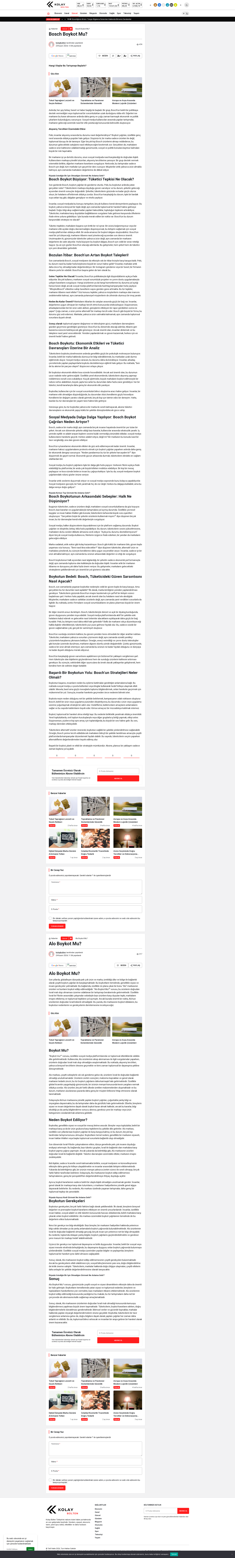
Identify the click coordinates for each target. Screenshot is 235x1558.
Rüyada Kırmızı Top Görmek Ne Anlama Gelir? (69, 493)
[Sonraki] (180, 5)
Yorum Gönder (57, 926)
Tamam (174, 1554)
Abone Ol (118, 778)
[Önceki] (150, 5)
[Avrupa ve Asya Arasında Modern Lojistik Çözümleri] (127, 91)
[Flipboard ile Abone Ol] (71, 55)
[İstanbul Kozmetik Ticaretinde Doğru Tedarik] (95, 844)
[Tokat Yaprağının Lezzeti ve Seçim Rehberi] (64, 91)
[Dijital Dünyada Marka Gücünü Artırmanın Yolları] (63, 844)
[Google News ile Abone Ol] (57, 55)
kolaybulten (61, 43)
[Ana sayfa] (48, 13)
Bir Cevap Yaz (57, 870)
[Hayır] (232, 1554)
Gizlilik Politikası (12, 1549)
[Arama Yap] (186, 4)
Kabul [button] (30, 1549)
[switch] (185, 13)
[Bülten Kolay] (59, 5)
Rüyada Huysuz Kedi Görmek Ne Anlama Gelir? (70, 1197)
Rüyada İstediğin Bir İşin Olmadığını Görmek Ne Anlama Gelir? (77, 176)
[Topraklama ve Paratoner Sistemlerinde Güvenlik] (95, 91)
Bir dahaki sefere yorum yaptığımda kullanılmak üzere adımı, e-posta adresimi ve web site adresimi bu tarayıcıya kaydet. (96, 919)
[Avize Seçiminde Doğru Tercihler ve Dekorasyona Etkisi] (127, 844)
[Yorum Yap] (113, 55)
